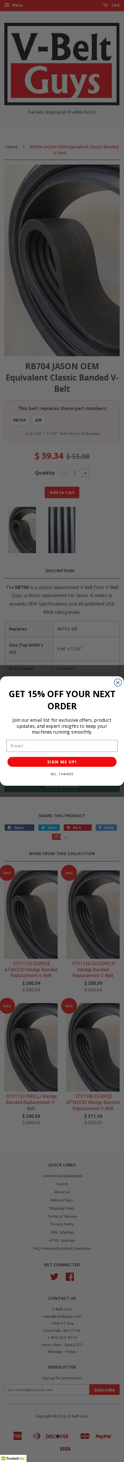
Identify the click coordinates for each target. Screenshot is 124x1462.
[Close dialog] (118, 682)
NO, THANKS (62, 774)
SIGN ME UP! (62, 762)
